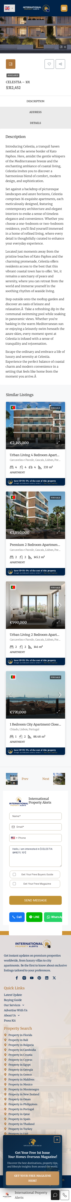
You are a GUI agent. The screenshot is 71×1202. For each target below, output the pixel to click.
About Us (10, 1015)
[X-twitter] (54, 978)
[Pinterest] (39, 978)
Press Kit (10, 1020)
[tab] (10, 64)
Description (35, 101)
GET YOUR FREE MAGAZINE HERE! (32, 1178)
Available (12, 75)
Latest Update (13, 995)
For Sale (55, 408)
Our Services (12, 1005)
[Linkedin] (47, 978)
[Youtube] (32, 978)
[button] (64, 8)
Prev (25, 779)
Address (35, 112)
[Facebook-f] (17, 978)
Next (45, 779)
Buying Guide (13, 1000)
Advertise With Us (15, 1010)
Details (35, 123)
